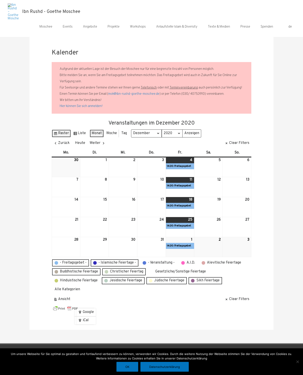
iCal (84, 321)
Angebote (90, 27)
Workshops (138, 27)
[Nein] (297, 361)
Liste (79, 134)
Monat (97, 133)
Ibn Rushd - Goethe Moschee (51, 12)
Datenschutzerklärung (164, 367)
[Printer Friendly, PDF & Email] (65, 308)
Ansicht (62, 300)
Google (86, 313)
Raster (61, 134)
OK (127, 367)
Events (68, 27)
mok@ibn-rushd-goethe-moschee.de (133, 94)
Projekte (114, 27)
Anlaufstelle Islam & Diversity (176, 27)
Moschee (45, 27)
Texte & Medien (219, 27)
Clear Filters (239, 143)
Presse (245, 27)
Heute (80, 143)
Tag (124, 133)
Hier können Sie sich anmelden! (81, 106)
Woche (111, 133)
